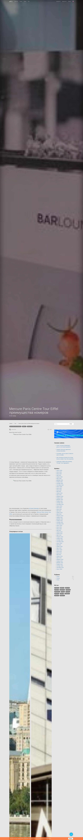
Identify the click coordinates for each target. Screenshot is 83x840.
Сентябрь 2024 (60, 504)
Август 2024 (59, 506)
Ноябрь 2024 (59, 501)
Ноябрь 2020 (59, 538)
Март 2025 (58, 494)
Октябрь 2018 (59, 565)
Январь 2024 (59, 517)
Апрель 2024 (59, 512)
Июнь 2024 (59, 509)
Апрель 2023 (59, 532)
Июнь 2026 (59, 473)
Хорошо (70, 838)
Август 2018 (59, 569)
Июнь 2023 (59, 528)
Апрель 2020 (59, 546)
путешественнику (34, 508)
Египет (67, 587)
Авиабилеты (58, 1)
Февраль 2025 (59, 496)
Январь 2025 (59, 498)
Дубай (62, 587)
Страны (21, 1)
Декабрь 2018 (59, 562)
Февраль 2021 (59, 536)
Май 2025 (58, 491)
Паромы (69, 1)
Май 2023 (58, 530)
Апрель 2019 (59, 556)
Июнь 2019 (59, 553)
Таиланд (67, 593)
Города (25, 1)
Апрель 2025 (59, 493)
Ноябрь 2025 (59, 481)
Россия (57, 593)
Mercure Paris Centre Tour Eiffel (15, 426)
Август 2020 (59, 543)
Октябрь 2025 (59, 483)
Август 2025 (59, 486)
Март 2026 (58, 478)
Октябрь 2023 (59, 522)
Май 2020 (58, 544)
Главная (10, 423)
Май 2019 (58, 554)
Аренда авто (64, 1)
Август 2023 (59, 525)
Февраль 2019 (59, 559)
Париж (24, 426)
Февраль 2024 (59, 515)
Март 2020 (58, 548)
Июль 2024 (59, 507)
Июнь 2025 (59, 489)
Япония (62, 595)
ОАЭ (62, 591)
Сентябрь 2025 (60, 485)
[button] (73, 1)
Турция (57, 595)
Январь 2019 (59, 561)
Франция (30, 426)
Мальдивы (57, 591)
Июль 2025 (59, 488)
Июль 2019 (59, 551)
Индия (56, 589)
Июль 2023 (59, 527)
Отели (57, 576)
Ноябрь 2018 (59, 564)
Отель (57, 579)
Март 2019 (58, 557)
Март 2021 (58, 535)
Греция (57, 587)
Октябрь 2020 (59, 540)
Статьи (58, 578)
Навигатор (16, 1)
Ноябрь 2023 (59, 520)
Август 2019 (59, 549)
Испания (62, 589)
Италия (68, 589)
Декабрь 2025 (59, 480)
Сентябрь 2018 (60, 567)
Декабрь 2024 (59, 499)
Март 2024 (58, 514)
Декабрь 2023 (59, 519)
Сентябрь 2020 (60, 541)
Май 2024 (58, 510)
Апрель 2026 (59, 477)
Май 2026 (58, 475)
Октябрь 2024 (59, 502)
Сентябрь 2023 (60, 523)
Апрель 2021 (59, 533)
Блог (29, 1)
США (61, 593)
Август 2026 (59, 470)
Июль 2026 (59, 472)
